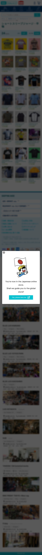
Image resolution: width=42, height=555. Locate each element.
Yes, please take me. (19, 297)
